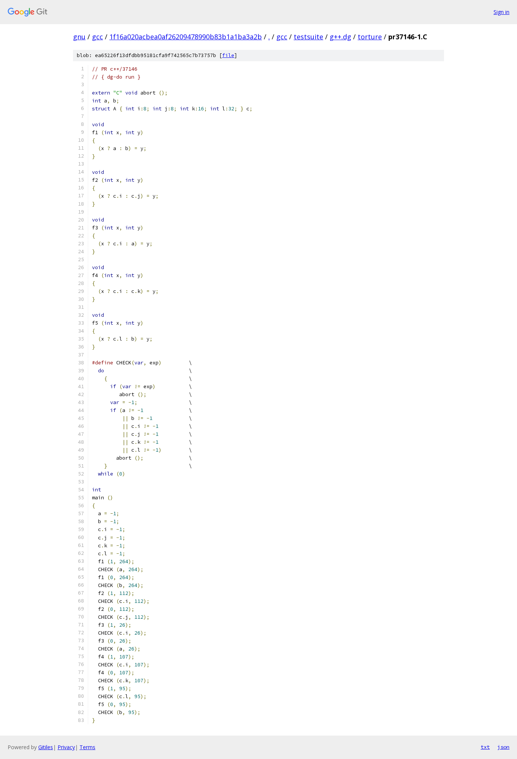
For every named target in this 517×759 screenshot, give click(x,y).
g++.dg (340, 36)
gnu (79, 36)
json (503, 747)
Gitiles (45, 747)
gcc (97, 36)
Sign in (501, 11)
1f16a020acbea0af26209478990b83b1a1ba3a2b (185, 36)
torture (370, 36)
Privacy (66, 747)
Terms (87, 747)
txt (485, 747)
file (228, 55)
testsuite (308, 36)
